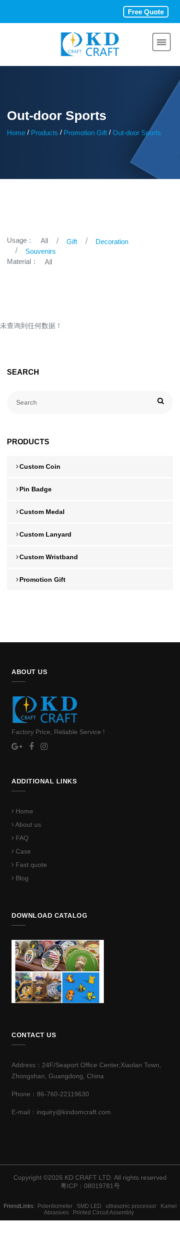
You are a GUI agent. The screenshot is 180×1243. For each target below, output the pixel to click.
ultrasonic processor (133, 1206)
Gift (71, 241)
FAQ (21, 838)
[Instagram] (44, 747)
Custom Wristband (48, 557)
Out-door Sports (137, 133)
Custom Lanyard (45, 534)
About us (27, 824)
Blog (21, 878)
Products (44, 133)
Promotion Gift (85, 133)
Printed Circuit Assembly (105, 1212)
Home (16, 133)
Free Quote (146, 12)
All (44, 241)
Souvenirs (40, 251)
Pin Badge (35, 489)
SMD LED (91, 1206)
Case (22, 851)
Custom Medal (42, 511)
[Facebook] (31, 747)
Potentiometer (57, 1206)
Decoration (112, 241)
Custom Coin (39, 466)
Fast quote (30, 864)
